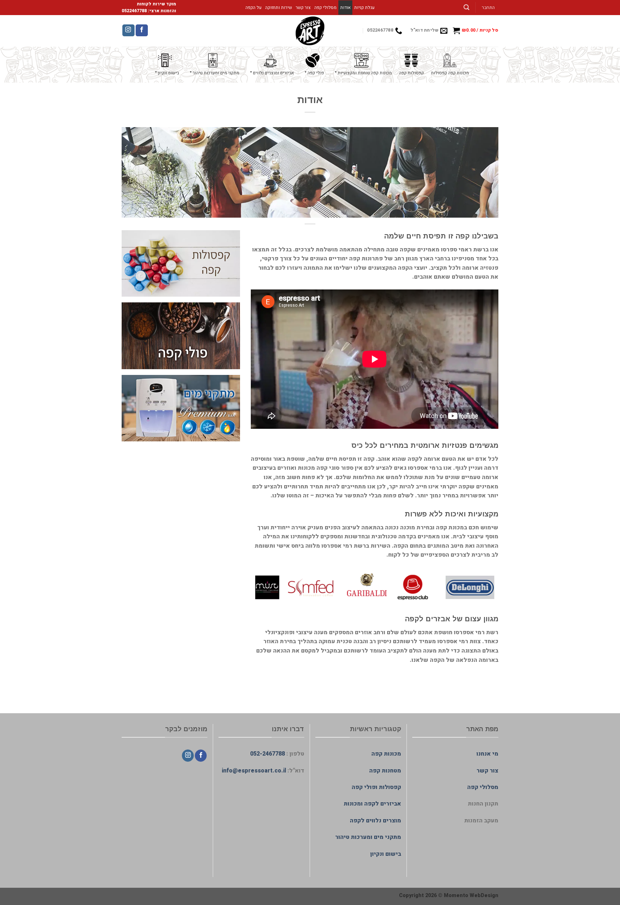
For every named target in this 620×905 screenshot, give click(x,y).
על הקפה (253, 7)
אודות (345, 7)
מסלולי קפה (325, 7)
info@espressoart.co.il (254, 770)
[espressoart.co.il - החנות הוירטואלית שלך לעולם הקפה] (310, 31)
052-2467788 (267, 753)
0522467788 (134, 11)
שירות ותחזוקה (278, 7)
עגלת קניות (364, 7)
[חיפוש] (466, 7)
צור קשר (303, 7)
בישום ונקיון (385, 854)
